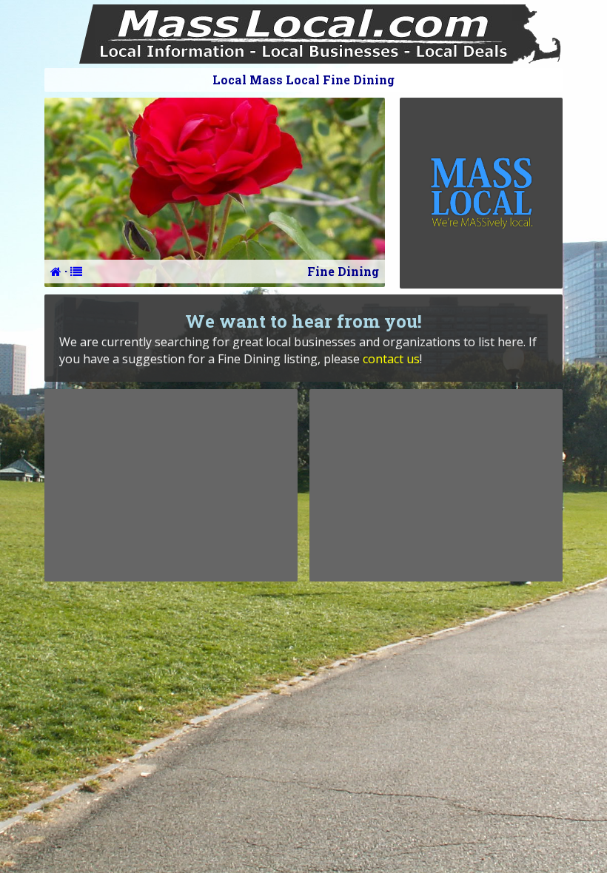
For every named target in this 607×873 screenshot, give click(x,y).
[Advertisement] (171, 485)
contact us (391, 359)
